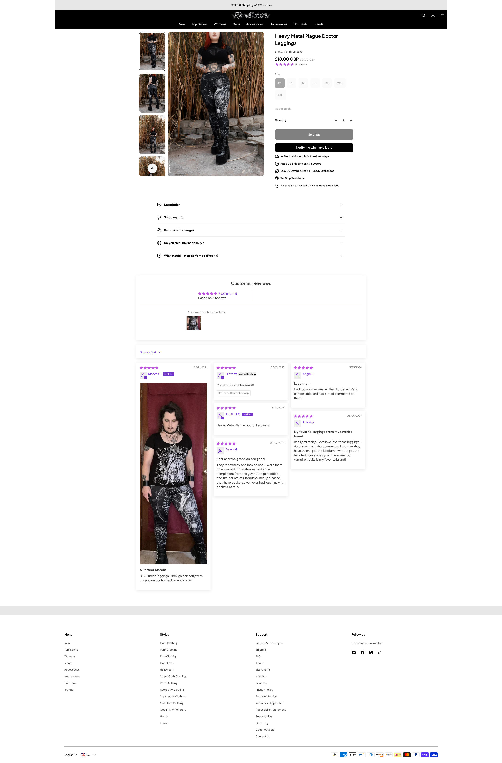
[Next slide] (152, 168)
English (68, 755)
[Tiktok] (379, 652)
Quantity (280, 120)
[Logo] (251, 15)
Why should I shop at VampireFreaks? (191, 255)
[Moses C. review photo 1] (173, 474)
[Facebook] (362, 652)
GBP (89, 755)
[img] (149, 368)
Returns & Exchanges (179, 230)
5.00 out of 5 (228, 294)
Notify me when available (314, 148)
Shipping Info (173, 217)
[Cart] (442, 15)
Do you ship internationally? (184, 243)
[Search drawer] (423, 15)
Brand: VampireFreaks (288, 51)
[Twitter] (371, 652)
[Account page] (433, 15)
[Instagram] (353, 652)
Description (172, 204)
